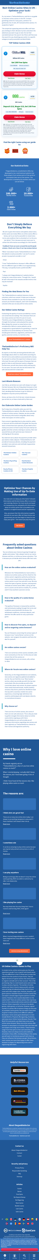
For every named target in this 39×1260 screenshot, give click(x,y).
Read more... (4, 1246)
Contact (19, 1153)
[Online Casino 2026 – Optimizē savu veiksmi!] (28, 1219)
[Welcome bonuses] (6, 151)
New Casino (19, 1203)
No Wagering (19, 1200)
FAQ (19, 1174)
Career (19, 1156)
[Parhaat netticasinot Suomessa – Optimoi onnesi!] (19, 1219)
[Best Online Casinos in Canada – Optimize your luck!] (11, 1219)
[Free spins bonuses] (15, 151)
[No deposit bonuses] (24, 151)
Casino (19, 1188)
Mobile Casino (19, 1206)
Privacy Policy (19, 1168)
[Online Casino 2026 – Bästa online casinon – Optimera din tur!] (24, 1223)
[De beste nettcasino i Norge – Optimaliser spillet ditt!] (7, 1223)
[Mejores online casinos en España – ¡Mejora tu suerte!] (19, 1223)
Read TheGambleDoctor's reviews (19, 339)
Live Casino (19, 1209)
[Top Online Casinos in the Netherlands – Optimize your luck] (11, 1223)
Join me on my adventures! (19, 951)
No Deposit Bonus (19, 1197)
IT (2, 1219)
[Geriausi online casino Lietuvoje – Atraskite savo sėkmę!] (32, 1219)
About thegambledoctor (19, 1150)
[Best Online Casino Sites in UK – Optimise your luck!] (32, 1223)
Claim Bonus (19, 74)
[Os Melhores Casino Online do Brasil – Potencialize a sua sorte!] (7, 1219)
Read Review (11, 78)
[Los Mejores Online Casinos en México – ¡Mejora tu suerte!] (36, 1219)
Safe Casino (19, 1212)
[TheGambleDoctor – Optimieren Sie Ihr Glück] (24, 1219)
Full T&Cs (28, 78)
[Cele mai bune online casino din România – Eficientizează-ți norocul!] (15, 1223)
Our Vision (19, 525)
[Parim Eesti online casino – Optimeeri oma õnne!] (15, 1219)
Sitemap (19, 1176)
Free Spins (19, 1194)
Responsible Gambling (19, 1171)
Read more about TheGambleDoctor (19, 374)
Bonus (20, 1191)
